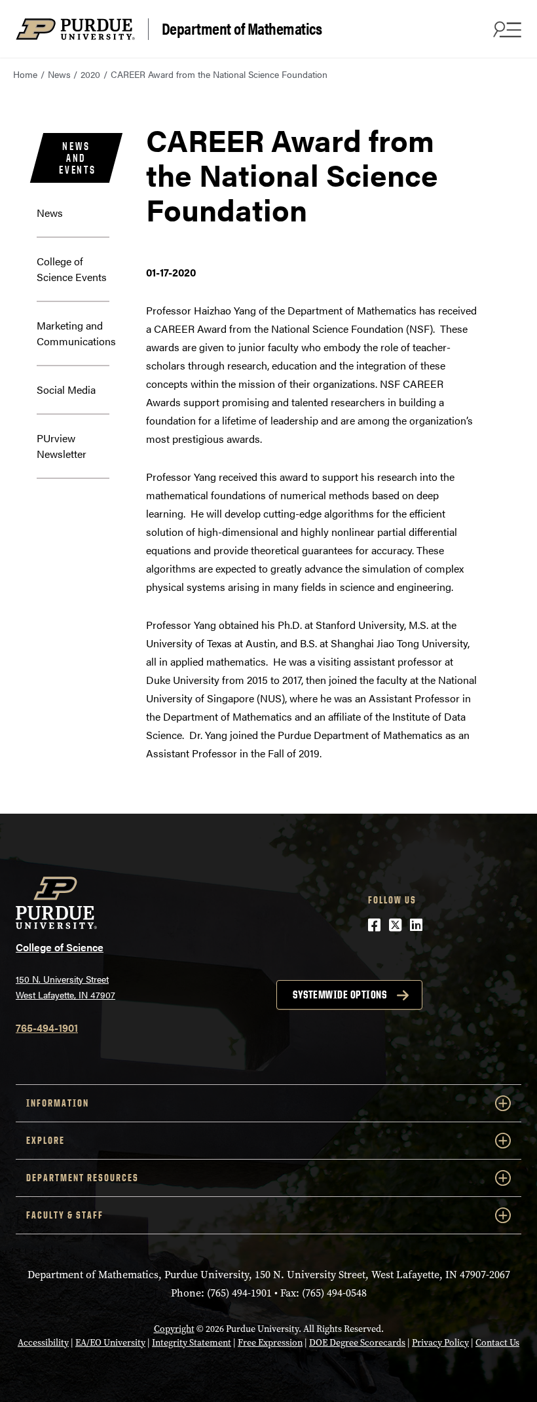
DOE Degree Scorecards (357, 1342)
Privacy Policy (440, 1342)
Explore (45, 1140)
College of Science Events (72, 269)
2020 (90, 74)
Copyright (174, 1329)
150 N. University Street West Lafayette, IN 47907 (65, 987)
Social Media (66, 389)
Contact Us (497, 1342)
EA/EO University (110, 1342)
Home (25, 74)
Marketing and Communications (76, 333)
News (59, 74)
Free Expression (270, 1342)
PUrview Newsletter (61, 445)
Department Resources (82, 1177)
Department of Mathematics (242, 28)
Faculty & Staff (64, 1215)
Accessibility (43, 1342)
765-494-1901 (47, 1027)
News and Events (77, 158)
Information (57, 1103)
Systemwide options (339, 994)
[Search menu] (505, 29)
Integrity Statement (191, 1342)
